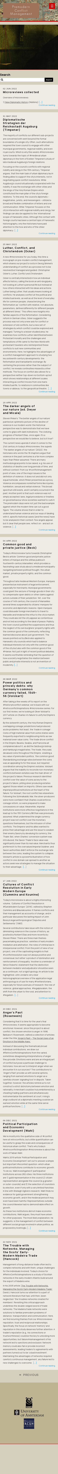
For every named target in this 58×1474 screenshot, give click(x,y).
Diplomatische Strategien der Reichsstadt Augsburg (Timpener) (20, 125)
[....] (40, 102)
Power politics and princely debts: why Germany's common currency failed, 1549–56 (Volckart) (20, 689)
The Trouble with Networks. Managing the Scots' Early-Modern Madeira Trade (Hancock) (20, 1252)
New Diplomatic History (16, 102)
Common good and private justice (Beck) (20, 545)
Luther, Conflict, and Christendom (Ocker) (19, 249)
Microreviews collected (21, 92)
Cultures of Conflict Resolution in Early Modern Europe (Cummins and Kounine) (21, 889)
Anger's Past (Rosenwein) (13, 1014)
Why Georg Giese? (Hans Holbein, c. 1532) (22, 66)
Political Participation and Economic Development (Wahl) (20, 1127)
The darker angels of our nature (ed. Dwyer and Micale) (19, 409)
